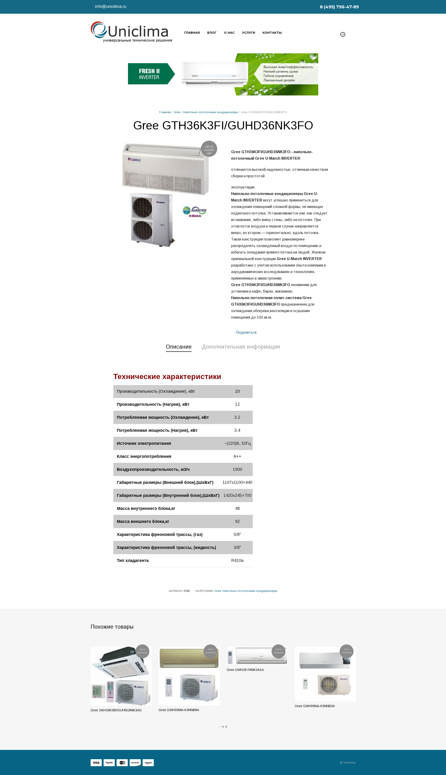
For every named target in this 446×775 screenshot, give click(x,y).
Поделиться (245, 332)
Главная (165, 112)
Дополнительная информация (241, 347)
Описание (179, 347)
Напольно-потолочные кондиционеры (210, 112)
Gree (177, 112)
